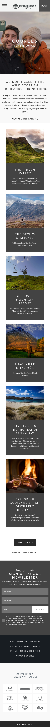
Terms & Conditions (30, 651)
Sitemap (13, 651)
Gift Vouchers (33, 641)
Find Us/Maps (16, 641)
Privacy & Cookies (25, 656)
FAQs (26, 646)
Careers (36, 646)
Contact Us (16, 646)
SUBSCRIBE (40, 609)
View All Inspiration (24, 119)
